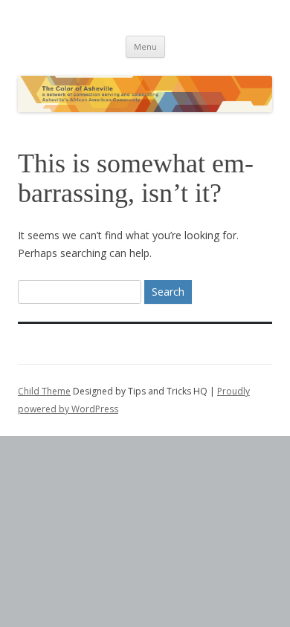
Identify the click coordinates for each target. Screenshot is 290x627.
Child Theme (44, 391)
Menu (145, 46)
